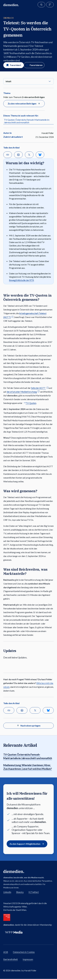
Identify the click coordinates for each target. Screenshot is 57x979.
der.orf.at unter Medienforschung (22, 391)
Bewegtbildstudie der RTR (21, 280)
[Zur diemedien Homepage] (11, 4)
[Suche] (41, 4)
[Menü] (50, 4)
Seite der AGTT (38, 388)
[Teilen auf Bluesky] (40, 154)
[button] (28, 81)
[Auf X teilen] (29, 154)
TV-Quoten (31, 403)
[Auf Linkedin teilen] (18, 154)
